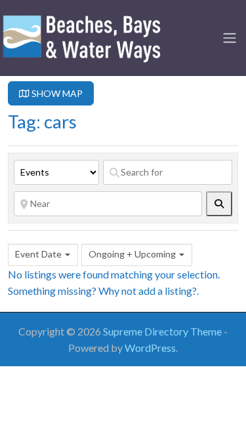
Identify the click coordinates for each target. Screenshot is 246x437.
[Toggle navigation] (229, 38)
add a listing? (167, 290)
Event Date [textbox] (38, 253)
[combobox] (43, 255)
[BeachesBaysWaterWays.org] (82, 36)
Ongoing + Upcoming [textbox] (132, 253)
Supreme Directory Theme (163, 331)
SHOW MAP (56, 93)
